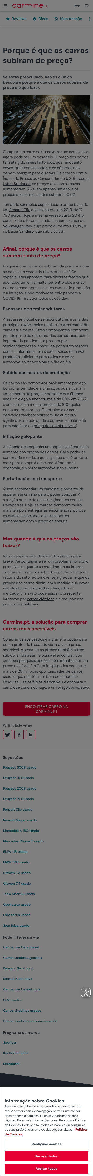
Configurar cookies (46, 1144)
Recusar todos (46, 1156)
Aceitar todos (46, 1168)
